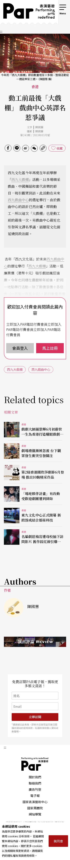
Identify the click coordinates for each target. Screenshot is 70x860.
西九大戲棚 (20, 179)
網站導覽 (35, 814)
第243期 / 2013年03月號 (35, 135)
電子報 (35, 795)
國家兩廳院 (35, 808)
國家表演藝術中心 (35, 801)
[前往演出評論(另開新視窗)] (35, 642)
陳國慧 (39, 127)
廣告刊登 (35, 789)
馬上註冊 (50, 348)
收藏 (59, 148)
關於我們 (35, 777)
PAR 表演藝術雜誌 (35, 764)
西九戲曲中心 (18, 199)
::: (53, 6)
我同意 (58, 841)
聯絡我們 (35, 783)
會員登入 (20, 348)
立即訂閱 (35, 717)
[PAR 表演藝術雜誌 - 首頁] (26, 12)
